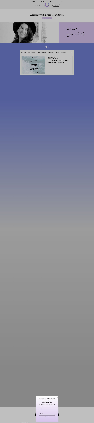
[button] (57, 397)
